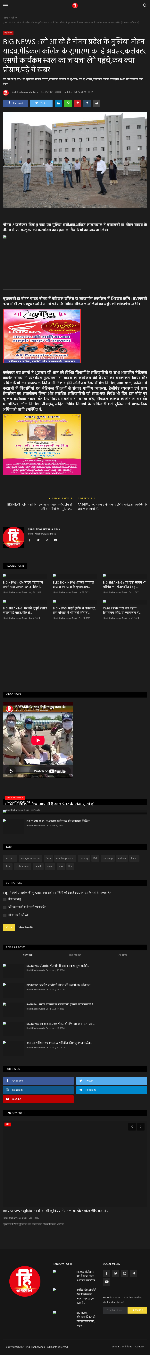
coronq (84, 858)
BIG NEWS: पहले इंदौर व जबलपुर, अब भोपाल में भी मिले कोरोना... (74, 611)
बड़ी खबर (14, 18)
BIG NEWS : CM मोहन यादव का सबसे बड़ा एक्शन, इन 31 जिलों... (23, 585)
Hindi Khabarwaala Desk (24, 92)
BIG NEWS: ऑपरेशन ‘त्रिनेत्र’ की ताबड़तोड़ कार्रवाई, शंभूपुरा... (86, 1319)
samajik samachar (30, 858)
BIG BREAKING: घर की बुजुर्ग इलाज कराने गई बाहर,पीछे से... (25, 611)
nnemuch (10, 858)
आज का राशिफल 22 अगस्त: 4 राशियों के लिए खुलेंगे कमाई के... (59, 1043)
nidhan (122, 858)
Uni (70, 866)
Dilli (95, 858)
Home (5, 18)
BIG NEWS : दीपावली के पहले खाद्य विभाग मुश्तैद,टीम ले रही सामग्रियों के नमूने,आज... (39, 507)
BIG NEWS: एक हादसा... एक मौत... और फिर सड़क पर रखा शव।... (61, 1024)
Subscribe (137, 1310)
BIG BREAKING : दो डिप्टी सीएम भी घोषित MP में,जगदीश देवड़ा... (124, 585)
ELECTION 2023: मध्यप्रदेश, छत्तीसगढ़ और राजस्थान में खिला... (59, 821)
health (38, 866)
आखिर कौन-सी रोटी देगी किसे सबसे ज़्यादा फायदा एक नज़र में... (86, 1296)
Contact (139, 1347)
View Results (26, 928)
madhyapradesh (65, 858)
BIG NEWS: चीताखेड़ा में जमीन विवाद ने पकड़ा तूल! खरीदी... (58, 966)
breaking (108, 858)
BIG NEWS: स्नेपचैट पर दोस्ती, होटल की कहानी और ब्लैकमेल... (59, 985)
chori (8, 866)
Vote (9, 927)
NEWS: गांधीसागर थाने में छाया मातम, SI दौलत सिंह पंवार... (87, 1276)
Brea (48, 858)
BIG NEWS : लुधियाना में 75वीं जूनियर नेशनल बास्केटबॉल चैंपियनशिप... (57, 1211)
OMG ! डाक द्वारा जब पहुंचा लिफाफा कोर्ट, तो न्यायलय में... (121, 611)
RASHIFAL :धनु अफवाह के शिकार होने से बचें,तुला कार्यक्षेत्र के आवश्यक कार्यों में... (112, 507)
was (61, 866)
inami (50, 866)
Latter (134, 858)
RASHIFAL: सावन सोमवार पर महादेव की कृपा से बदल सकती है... (61, 1005)
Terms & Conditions (121, 1347)
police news (22, 866)
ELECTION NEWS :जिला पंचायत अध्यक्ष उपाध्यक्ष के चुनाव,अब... (73, 585)
